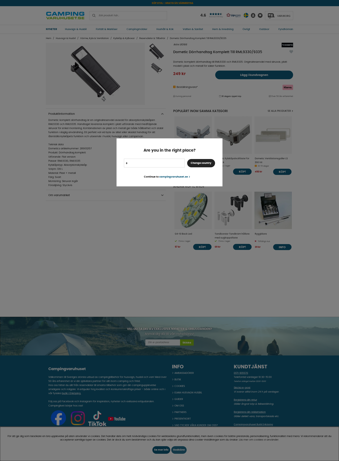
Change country (201, 163)
